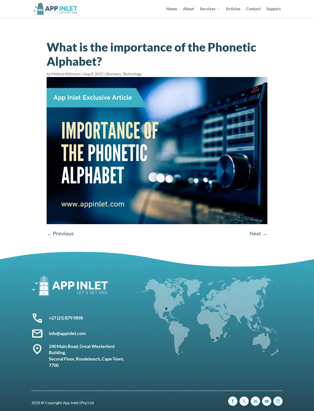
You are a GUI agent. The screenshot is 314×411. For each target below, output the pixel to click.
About (188, 8)
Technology (132, 73)
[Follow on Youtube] (266, 401)
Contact (253, 8)
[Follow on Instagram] (278, 401)
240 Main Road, (64, 346)
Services (207, 8)
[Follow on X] (244, 401)
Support (273, 8)
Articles (233, 8)
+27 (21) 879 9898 (66, 318)
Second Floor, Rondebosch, (75, 358)
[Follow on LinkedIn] (255, 401)
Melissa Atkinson (66, 73)
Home (171, 8)
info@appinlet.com (67, 333)
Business (113, 73)
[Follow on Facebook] (232, 401)
